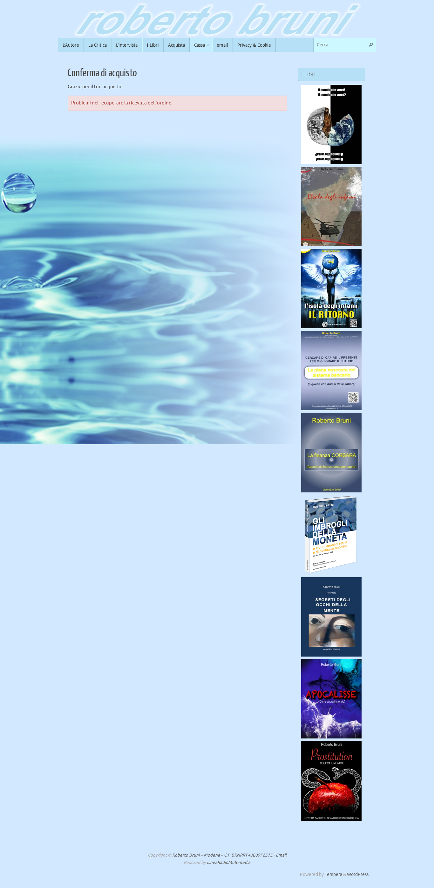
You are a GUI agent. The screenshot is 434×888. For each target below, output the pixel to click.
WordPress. (358, 874)
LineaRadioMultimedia (228, 862)
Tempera (333, 874)
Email (281, 855)
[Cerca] (371, 45)
